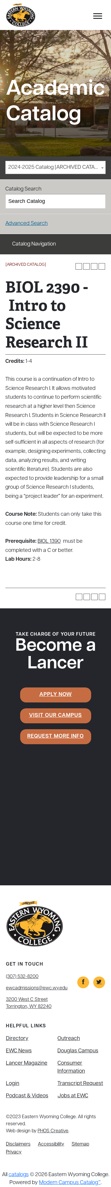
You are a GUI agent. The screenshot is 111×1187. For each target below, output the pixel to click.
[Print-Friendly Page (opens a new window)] (94, 266)
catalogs (19, 1175)
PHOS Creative (53, 1131)
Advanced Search (26, 223)
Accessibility (51, 1144)
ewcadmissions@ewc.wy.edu (36, 988)
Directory (17, 1038)
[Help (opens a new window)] (102, 266)
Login (12, 1083)
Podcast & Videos (27, 1096)
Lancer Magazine (26, 1063)
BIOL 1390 (49, 541)
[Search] (99, 201)
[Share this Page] (86, 266)
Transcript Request (80, 1083)
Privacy (14, 1152)
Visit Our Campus (55, 715)
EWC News (19, 1051)
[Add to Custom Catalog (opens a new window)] (78, 266)
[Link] (83, 982)
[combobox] (55, 167)
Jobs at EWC (72, 1096)
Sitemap (80, 1144)
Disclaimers (18, 1144)
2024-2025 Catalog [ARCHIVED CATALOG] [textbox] (56, 167)
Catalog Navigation (34, 244)
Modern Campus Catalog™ (70, 1183)
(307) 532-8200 (22, 976)
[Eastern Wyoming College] (21, 15)
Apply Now (55, 694)
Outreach (68, 1038)
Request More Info (55, 736)
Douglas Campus (77, 1051)
